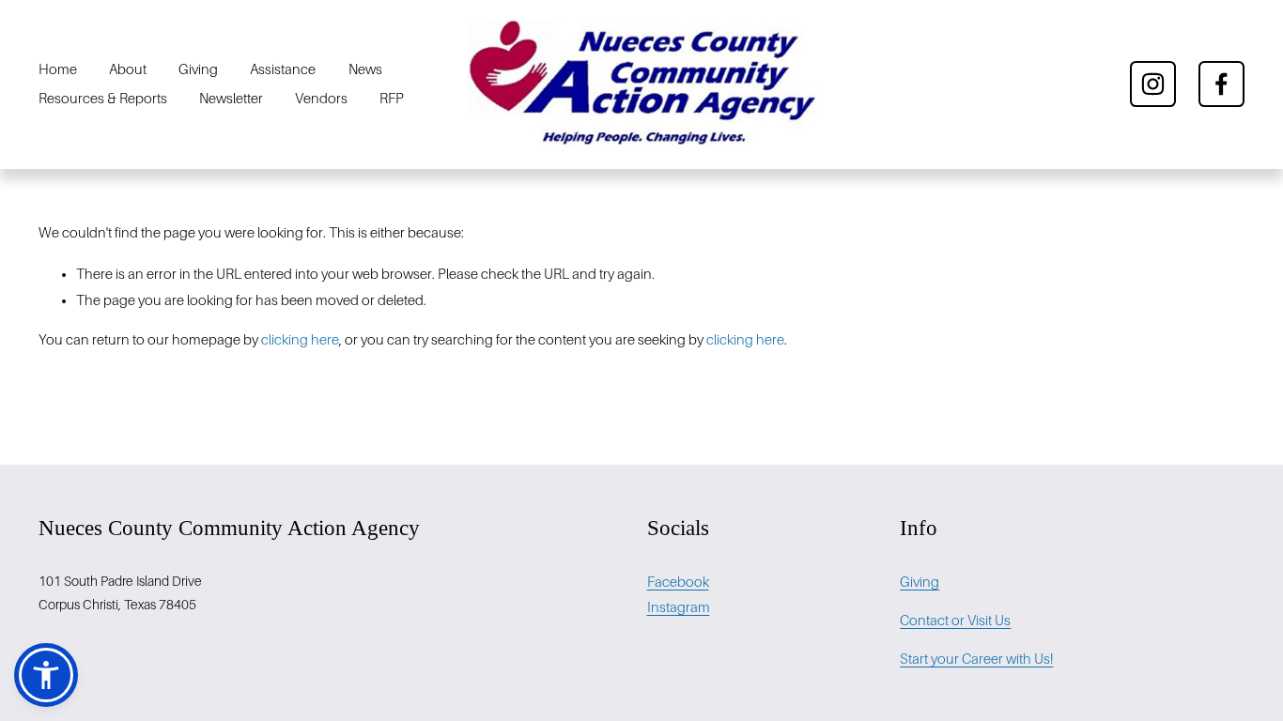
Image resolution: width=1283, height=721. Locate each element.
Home (58, 69)
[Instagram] (1153, 84)
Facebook (678, 582)
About (128, 69)
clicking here (300, 339)
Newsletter (231, 98)
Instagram (678, 607)
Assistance (283, 69)
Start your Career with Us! (976, 659)
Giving (198, 69)
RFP (391, 98)
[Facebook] (1221, 84)
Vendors (321, 98)
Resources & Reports (103, 98)
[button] (46, 675)
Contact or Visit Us (955, 620)
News (365, 69)
